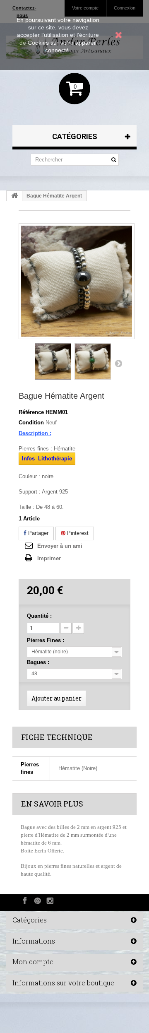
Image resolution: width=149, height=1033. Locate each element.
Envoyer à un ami (59, 546)
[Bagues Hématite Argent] (53, 361)
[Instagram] (50, 900)
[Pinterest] (37, 900)
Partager (37, 533)
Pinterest (77, 533)
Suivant (118, 363)
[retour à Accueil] (14, 196)
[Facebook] (24, 900)
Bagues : (39, 662)
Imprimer (49, 558)
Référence (31, 412)
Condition (31, 422)
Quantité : (39, 616)
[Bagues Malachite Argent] (92, 361)
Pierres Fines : (46, 640)
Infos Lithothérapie (47, 458)
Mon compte (32, 961)
